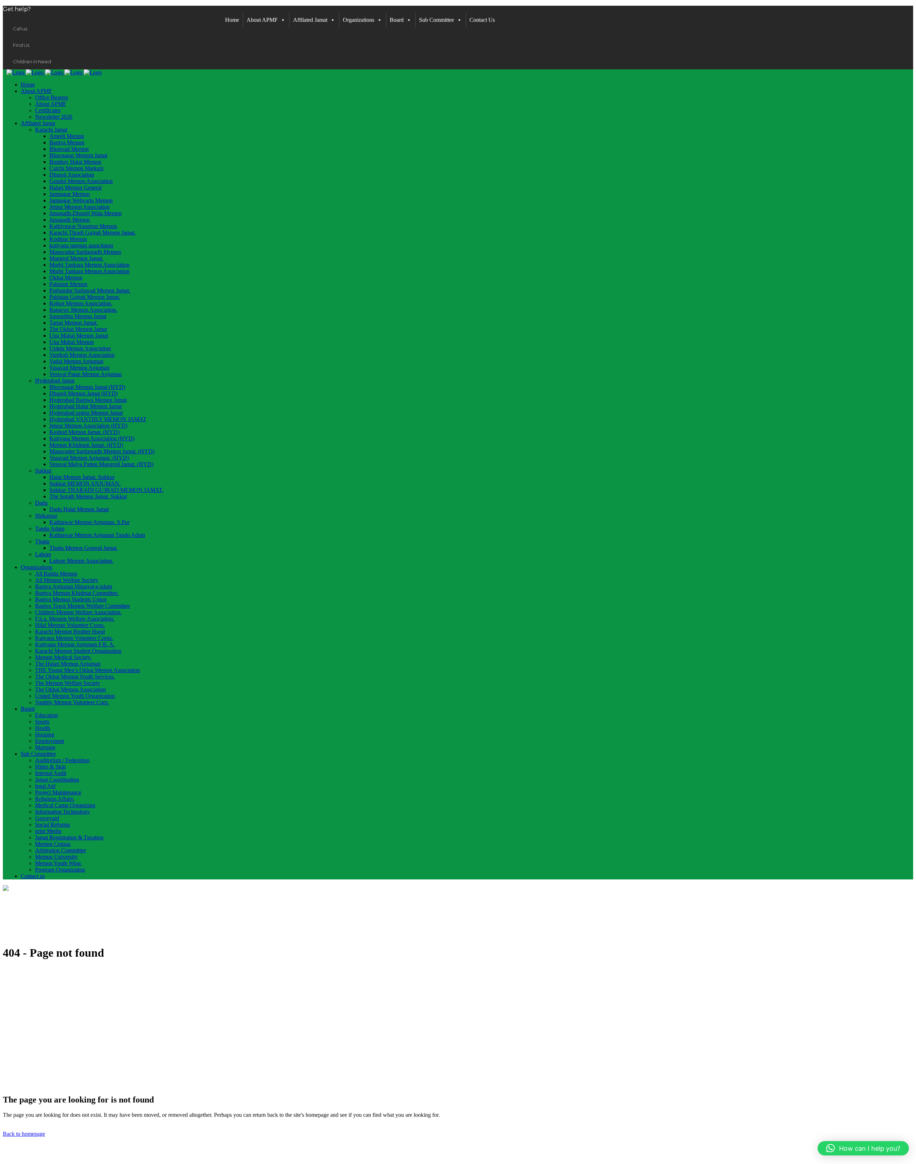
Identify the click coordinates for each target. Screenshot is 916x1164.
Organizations (358, 20)
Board (397, 20)
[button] (863, 1148)
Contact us (482, 20)
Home (232, 20)
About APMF (262, 20)
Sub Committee (436, 20)
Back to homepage (24, 1134)
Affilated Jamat (310, 20)
